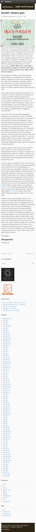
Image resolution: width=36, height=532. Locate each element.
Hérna (27, 136)
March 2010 (6, 449)
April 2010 (5, 447)
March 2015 (6, 332)
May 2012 (5, 398)
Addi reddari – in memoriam (10, 308)
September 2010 (7, 437)
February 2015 (6, 334)
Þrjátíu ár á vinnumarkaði (9, 306)
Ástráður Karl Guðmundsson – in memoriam (14, 304)
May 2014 (5, 351)
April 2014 (5, 353)
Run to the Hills (5, 187)
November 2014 (7, 340)
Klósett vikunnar (7, 490)
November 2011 (7, 410)
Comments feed (7, 513)
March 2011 (6, 425)
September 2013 (7, 367)
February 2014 (6, 357)
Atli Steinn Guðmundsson (9, 16)
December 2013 (7, 361)
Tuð (25, 16)
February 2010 (6, 450)
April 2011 (5, 423)
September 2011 (7, 414)
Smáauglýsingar (7, 496)
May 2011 (5, 421)
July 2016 (5, 320)
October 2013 (6, 365)
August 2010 (6, 439)
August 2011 (6, 416)
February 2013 (6, 381)
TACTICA (6, 529)
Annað (4, 484)
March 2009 (6, 472)
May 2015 (5, 328)
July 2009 (5, 464)
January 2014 (6, 359)
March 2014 (6, 355)
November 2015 (7, 326)
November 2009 (7, 456)
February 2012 (6, 404)
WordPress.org (6, 515)
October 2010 (6, 435)
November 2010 (7, 433)
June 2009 (5, 466)
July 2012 (5, 394)
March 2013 (6, 379)
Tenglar (5, 497)
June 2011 (5, 419)
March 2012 (6, 402)
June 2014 (5, 349)
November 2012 (7, 386)
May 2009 (5, 468)
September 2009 (7, 460)
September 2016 (7, 318)
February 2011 (6, 427)
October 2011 (6, 412)
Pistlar (4, 492)
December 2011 (7, 408)
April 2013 (5, 377)
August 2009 (6, 462)
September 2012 (7, 390)
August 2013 (6, 369)
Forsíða (5, 488)
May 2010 (5, 445)
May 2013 (5, 375)
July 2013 (5, 371)
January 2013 (6, 382)
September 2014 (7, 344)
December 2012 (7, 384)
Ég (3, 486)
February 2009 (6, 474)
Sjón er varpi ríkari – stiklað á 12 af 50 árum (14, 302)
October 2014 (6, 342)
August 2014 (6, 346)
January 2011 (6, 429)
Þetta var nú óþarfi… (7, 253)
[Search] (32, 263)
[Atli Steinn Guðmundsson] (18, 7)
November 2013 (7, 363)
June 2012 (5, 396)
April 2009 (5, 470)
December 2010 (7, 431)
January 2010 (6, 452)
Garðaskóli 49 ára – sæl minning (11, 310)
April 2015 (5, 330)
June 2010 (5, 443)
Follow (6, 236)
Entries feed (6, 511)
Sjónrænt (5, 494)
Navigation (8, 1)
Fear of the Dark (14, 191)
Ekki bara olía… (30, 253)
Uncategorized (6, 501)
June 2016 (5, 322)
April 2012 (5, 400)
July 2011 (5, 417)
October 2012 (6, 388)
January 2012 (6, 406)
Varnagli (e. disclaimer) (16, 527)
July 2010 (5, 441)
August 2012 (6, 392)
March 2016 (6, 324)
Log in (4, 510)
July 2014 (5, 348)
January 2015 (6, 336)
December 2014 (7, 338)
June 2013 (5, 373)
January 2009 (6, 476)
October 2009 (6, 458)
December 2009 (7, 454)
